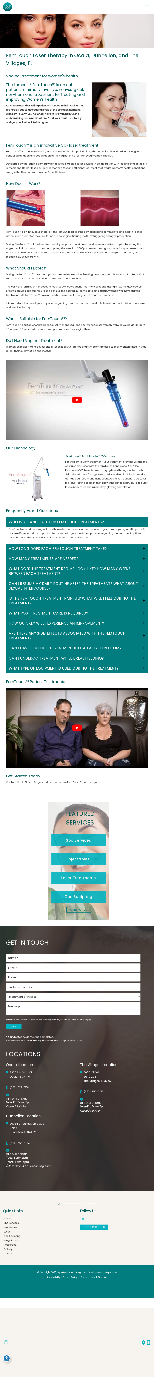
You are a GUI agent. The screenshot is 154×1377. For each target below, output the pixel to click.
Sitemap (102, 1277)
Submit (14, 1026)
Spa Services (11, 1223)
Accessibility (53, 1277)
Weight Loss (11, 1240)
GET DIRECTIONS (94, 1227)
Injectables (10, 1227)
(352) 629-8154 (19, 1087)
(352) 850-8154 (20, 1143)
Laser (7, 1231)
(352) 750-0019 (93, 1091)
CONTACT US (78, 909)
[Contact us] (143, 1342)
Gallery (8, 1249)
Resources (10, 1244)
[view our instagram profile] (82, 1219)
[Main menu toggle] (147, 7)
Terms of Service (78, 1019)
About (7, 1218)
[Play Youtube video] (77, 400)
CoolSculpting (12, 1236)
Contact (9, 1253)
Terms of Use (87, 1277)
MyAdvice (111, 1272)
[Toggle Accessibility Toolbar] (6, 1358)
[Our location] (148, 1342)
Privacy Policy (59, 1019)
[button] (78, 840)
